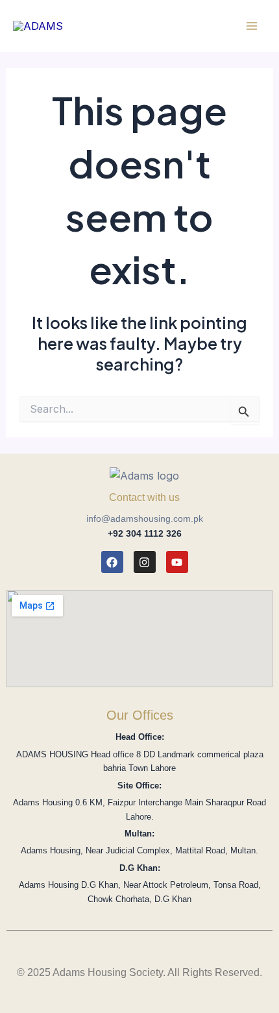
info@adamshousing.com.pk (144, 518)
